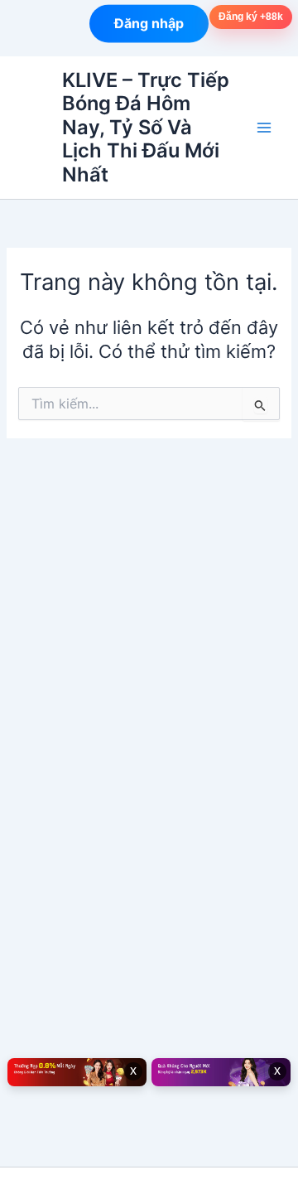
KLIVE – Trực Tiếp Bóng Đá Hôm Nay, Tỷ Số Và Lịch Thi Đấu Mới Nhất (145, 127)
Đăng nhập (149, 23)
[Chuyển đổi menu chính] (264, 127)
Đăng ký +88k (251, 16)
